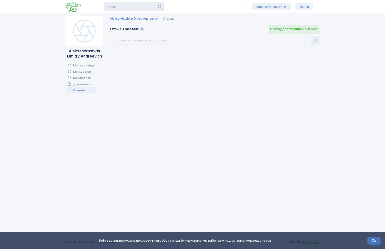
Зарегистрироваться (271, 6)
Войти (304, 6)
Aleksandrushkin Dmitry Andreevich (134, 18)
